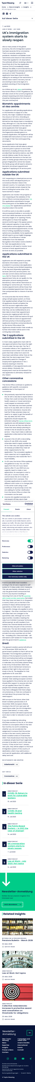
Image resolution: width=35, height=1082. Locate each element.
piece (20, 89)
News (4, 1043)
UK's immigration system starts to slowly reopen (16, 846)
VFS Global (6, 206)
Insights (26, 7)
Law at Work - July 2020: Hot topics (17, 862)
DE (25, 3)
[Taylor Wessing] (7, 3)
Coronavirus (9, 776)
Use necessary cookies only (17, 576)
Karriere (5, 1052)
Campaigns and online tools (24, 1039)
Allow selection (17, 571)
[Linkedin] (3, 14)
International (22, 1045)
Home (4, 7)
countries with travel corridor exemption (16, 597)
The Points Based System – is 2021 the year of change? (18, 828)
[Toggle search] (20, 3)
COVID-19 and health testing (15, 811)
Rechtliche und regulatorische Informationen (12, 1069)
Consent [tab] (6, 509)
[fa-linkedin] (13, 1058)
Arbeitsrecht (9, 764)
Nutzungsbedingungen (10, 1073)
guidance (22, 640)
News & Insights (14, 7)
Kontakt (21, 1050)
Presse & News (7, 1050)
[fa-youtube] (21, 1058)
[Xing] (10, 14)
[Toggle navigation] (32, 3)
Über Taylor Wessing (6, 1039)
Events (20, 1047)
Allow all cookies (17, 566)
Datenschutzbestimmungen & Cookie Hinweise (15, 1066)
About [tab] (29, 509)
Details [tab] (17, 509)
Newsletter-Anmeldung (9, 1033)
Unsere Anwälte (23, 1043)
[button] (20, 3)
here (4, 276)
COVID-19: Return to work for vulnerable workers (17, 795)
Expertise (5, 1045)
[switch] (30, 546)
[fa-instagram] (6, 1058)
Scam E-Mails (26, 1073)
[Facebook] (7, 14)
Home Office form (25, 421)
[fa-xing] (29, 1058)
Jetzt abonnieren (17, 892)
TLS (30, 199)
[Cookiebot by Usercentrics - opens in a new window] (25, 504)
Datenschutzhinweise (9, 1064)
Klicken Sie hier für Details (17, 934)
